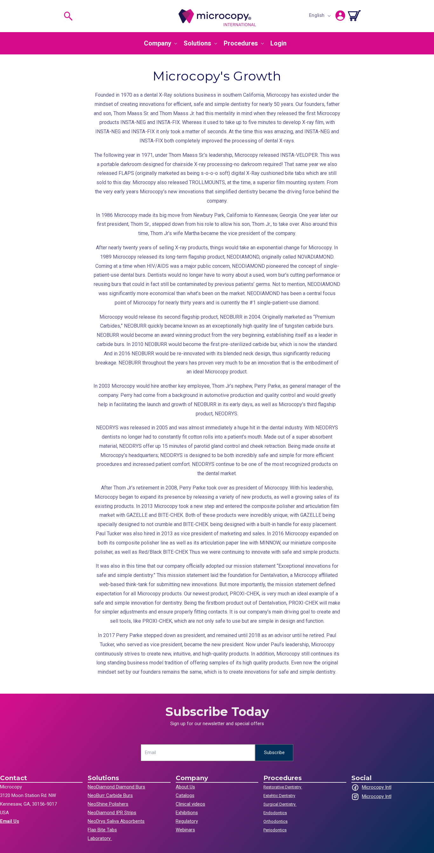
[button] (68, 16)
